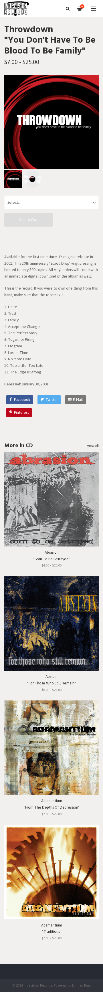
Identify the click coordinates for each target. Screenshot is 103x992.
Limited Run (81, 985)
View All (93, 446)
